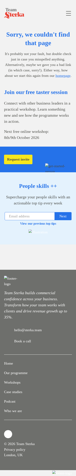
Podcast (9, 401)
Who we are (13, 411)
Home (8, 363)
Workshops (12, 382)
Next (62, 216)
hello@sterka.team (28, 330)
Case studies (13, 392)
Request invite (18, 159)
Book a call (22, 341)
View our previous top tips (38, 223)
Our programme (16, 373)
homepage (63, 76)
